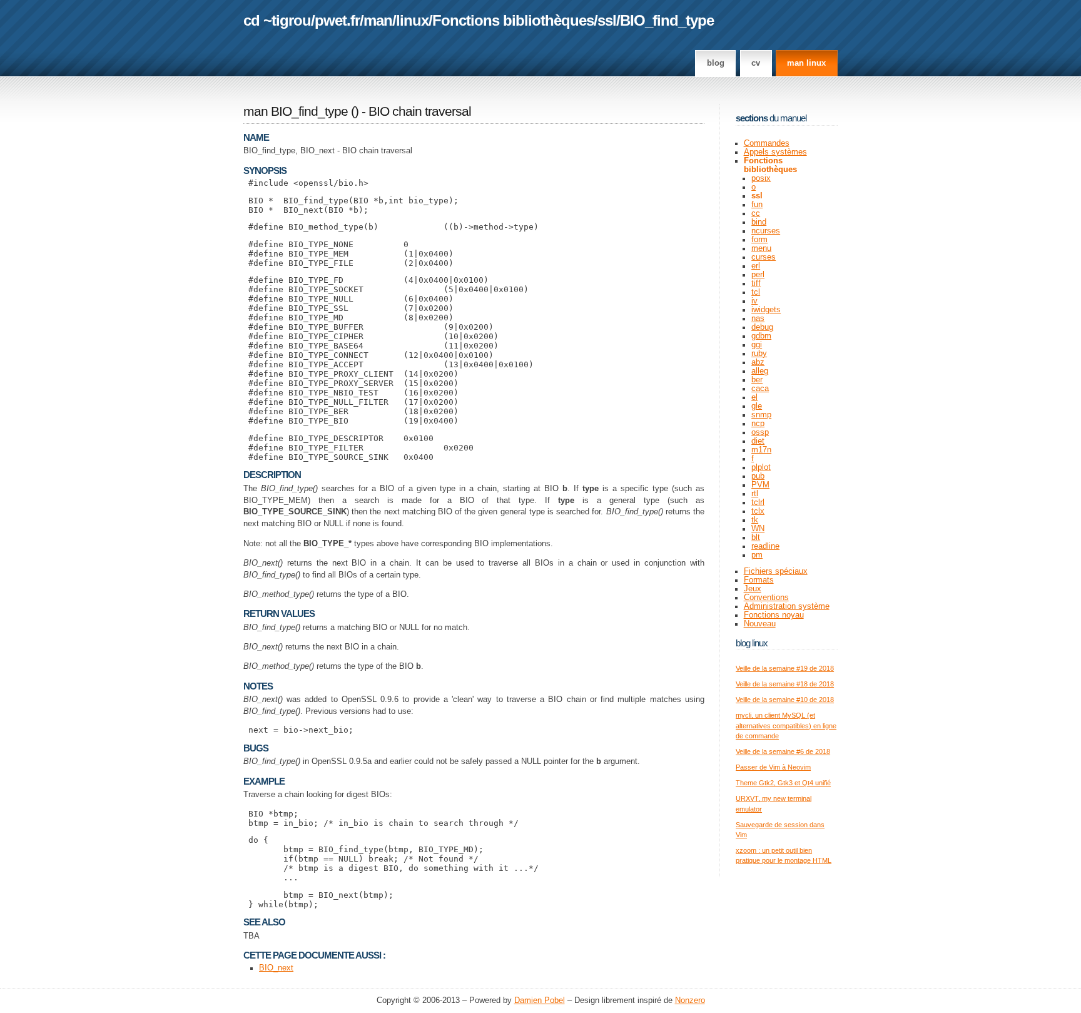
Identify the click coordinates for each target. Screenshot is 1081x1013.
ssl (606, 20)
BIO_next (276, 968)
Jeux (752, 588)
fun (757, 204)
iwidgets (766, 309)
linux (412, 20)
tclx (757, 511)
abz (757, 362)
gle (756, 406)
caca (760, 388)
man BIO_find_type (295, 111)
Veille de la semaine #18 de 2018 (785, 684)
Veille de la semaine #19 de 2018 (785, 668)
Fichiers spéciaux (776, 571)
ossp (760, 432)
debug (762, 327)
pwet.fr (337, 20)
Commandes (766, 143)
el (754, 397)
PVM (760, 485)
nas (757, 318)
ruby (759, 353)
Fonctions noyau (774, 615)
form (759, 239)
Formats (759, 580)
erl (755, 266)
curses (763, 257)
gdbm (761, 336)
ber (757, 379)
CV (755, 63)
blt (755, 537)
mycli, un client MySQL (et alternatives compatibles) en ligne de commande (786, 725)
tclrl (757, 502)
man (377, 20)
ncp (757, 423)
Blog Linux (752, 643)
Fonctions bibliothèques (513, 20)
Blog (715, 63)
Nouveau (760, 623)
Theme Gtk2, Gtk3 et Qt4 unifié (783, 782)
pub (757, 476)
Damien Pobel (539, 1000)
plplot (761, 467)
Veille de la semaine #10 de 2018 (785, 699)
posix (761, 178)
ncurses (765, 231)
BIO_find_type (667, 20)
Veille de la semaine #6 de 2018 (783, 751)
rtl (754, 493)
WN (757, 528)
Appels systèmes (775, 152)
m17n (761, 449)
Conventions (766, 597)
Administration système (787, 606)
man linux (806, 63)
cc (755, 213)
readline (765, 546)
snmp (761, 414)
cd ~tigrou (277, 20)
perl (757, 274)
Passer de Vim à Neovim (773, 767)
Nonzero (690, 1000)
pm (757, 555)
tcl (755, 292)
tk (754, 520)
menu (761, 248)
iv (754, 301)
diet (757, 441)
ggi (756, 344)
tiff (756, 283)
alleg (759, 371)
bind (758, 222)
